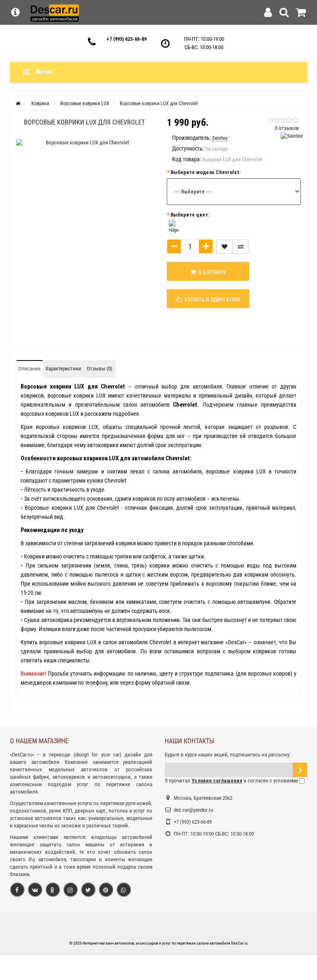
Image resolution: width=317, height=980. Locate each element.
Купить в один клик (211, 299)
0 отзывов (287, 128)
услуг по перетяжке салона (114, 784)
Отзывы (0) (99, 368)
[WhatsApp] (123, 889)
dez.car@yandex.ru (193, 810)
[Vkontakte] (35, 889)
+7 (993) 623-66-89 (126, 39)
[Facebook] (17, 889)
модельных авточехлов (78, 769)
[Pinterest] (106, 889)
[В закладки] (224, 247)
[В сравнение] (240, 247)
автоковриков (68, 777)
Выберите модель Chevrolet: (205, 172)
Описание (29, 368)
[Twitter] (88, 889)
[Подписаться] (300, 770)
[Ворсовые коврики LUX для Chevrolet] (84, 142)
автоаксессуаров (111, 777)
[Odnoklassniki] (52, 889)
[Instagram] (70, 889)
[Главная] (18, 103)
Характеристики (63, 368)
